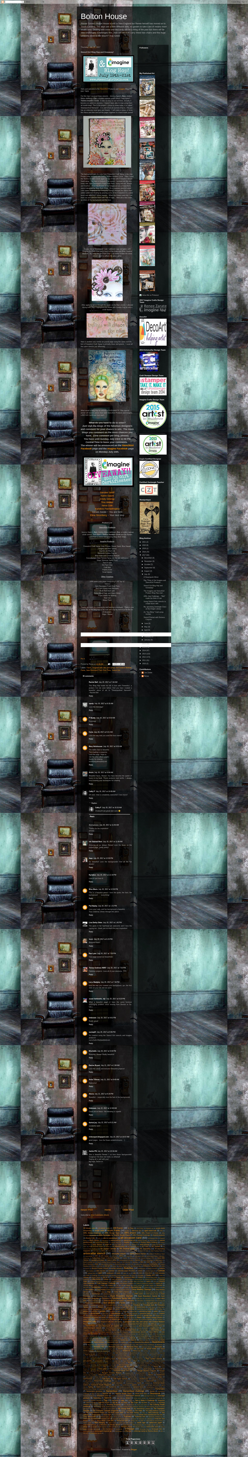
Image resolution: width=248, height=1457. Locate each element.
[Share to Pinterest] (123, 664)
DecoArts (86, 1287)
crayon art (158, 1283)
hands (103, 1317)
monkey (145, 1351)
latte (151, 1334)
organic (109, 1357)
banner (137, 1260)
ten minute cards (129, 1404)
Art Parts (96, 1251)
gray (105, 1315)
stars (98, 1393)
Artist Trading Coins (157, 1251)
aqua (84, 1246)
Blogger (134, 1450)
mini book (140, 1349)
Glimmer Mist (133, 1311)
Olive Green (132, 1355)
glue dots (105, 1313)
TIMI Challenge (153, 1412)
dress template (127, 1294)
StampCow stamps (125, 1387)
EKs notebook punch (95, 1300)
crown (102, 1285)
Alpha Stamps (94, 1240)
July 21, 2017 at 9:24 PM (104, 1094)
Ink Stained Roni (95, 842)
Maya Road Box (102, 1344)
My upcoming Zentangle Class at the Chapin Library (155, 608)
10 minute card (89, 1228)
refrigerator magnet (105, 1375)
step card (120, 1398)
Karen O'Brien (154, 1332)
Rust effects (121, 1377)
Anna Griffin (117, 1244)
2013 (144, 654)
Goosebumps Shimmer (131, 1313)
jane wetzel (131, 1328)
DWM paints (138, 1294)
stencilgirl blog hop (149, 1395)
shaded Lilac (143, 1379)
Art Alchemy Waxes (133, 1246)
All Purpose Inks (153, 1238)
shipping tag (155, 1379)
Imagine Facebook (117, 448)
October (147, 564)
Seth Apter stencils (120, 1379)
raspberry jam (129, 1373)
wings (85, 1426)
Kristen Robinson (114, 1334)
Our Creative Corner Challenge (123, 1357)
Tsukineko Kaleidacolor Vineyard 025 (96, 1418)
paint (140, 1357)
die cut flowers (155, 1287)
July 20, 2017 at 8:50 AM (105, 718)
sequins (97, 1379)
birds (148, 1262)
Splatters (142, 1385)
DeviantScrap (136, 1287)
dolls (133, 1292)
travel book (117, 1416)
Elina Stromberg (98, 515)
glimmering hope (145, 1311)
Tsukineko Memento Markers (121, 1418)
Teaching (153, 1402)
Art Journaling (145, 1249)
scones (141, 1377)
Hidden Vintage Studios (154, 1317)
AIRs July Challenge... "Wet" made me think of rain (154, 597)
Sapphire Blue (132, 1377)
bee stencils (126, 1262)
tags (122, 1400)
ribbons (150, 1375)
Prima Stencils (128, 1369)
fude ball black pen (96, 1309)
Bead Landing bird (89, 1262)
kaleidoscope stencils (138, 1332)
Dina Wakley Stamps (141, 1289)
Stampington (160, 1389)
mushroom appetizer (89, 1353)
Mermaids (158, 1347)
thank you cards (142, 1404)
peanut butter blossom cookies (116, 1363)
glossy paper (95, 1313)
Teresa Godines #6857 (97, 968)
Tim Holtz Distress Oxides (95, 1412)
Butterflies (128, 1268)
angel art (108, 1244)
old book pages (122, 1355)
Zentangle (129, 1429)
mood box (153, 1351)
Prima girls (93, 1369)
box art (107, 1266)
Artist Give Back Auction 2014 (128, 1251)
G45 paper (108, 1309)
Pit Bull (87, 1367)
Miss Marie (93, 889)
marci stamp (154, 1340)
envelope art (161, 1300)
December (148, 558)
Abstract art (149, 1228)
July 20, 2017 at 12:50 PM (108, 889)
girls (126, 1311)
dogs (109, 1292)
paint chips (147, 1357)
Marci (147, 1340)
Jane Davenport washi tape (115, 1328)
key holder (94, 1334)
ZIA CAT (85, 1433)
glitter (156, 1311)
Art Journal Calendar (108, 1249)
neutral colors (154, 1353)
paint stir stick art (97, 1359)
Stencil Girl (116, 670)
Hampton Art (159, 1315)
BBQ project (159, 1260)
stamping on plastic (105, 1389)
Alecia (91, 1094)
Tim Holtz (138, 1411)
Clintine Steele (95, 1277)
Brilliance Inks (137, 1266)
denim (105, 1287)
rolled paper (89, 1377)
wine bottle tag (148, 1425)
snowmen (147, 1383)
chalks (87, 1275)
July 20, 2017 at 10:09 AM (105, 791)
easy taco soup (149, 1298)
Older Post (128, 1209)
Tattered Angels (90, 1402)
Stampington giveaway (94, 1391)
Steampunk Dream (88, 1395)
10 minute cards (104, 1228)
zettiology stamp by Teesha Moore (146, 1431)
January (147, 640)
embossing (130, 1300)
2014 (144, 650)
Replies (94, 803)
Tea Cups (134, 1402)
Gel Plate (160, 1309)
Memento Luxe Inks (116, 1347)
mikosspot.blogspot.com (99, 1137)
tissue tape (107, 1414)
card (100, 1273)
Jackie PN (93, 1151)
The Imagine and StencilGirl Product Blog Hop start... (154, 592)
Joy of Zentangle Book (128, 1330)
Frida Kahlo (161, 1307)
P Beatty (92, 718)
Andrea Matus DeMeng (149, 1242)
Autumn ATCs (134, 1258)
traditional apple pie (105, 1416)
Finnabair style (148, 1305)
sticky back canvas (140, 1398)
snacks (139, 1383)
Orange (102, 1357)
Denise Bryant (94, 1065)
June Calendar (87, 1332)
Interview (162, 1324)
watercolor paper (155, 1423)
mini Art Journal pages (126, 1349)
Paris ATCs (143, 1361)
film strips (128, 1305)
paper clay (117, 1361)
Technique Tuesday (98, 1404)
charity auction (104, 1275)
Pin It (83, 659)
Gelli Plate (94, 1311)
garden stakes (119, 1309)
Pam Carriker (123, 1359)
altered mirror (153, 1240)
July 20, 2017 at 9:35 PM (106, 1051)
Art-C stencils (112, 1251)
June (146, 623)
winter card (93, 1426)
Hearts (139, 1317)
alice (99, 1238)
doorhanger (96, 1294)
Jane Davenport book (129, 1326)
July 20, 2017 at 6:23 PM (103, 939)
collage (106, 1279)
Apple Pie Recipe (157, 1244)
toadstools (117, 1414)
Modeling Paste (115, 1351)
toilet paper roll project (129, 1414)
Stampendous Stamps (90, 1389)
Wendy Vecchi (115, 1425)
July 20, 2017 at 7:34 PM (110, 982)
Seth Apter (106, 1379)
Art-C (103, 1251)
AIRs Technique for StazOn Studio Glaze (114, 1235)
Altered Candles (142, 1240)
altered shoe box (116, 1242)
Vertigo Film (134, 1420)
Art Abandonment (118, 1246)
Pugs (103, 1371)
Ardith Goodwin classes (96, 1246)
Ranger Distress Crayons (146, 1371)
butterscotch (141, 1268)
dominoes (140, 1292)
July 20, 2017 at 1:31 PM (107, 906)
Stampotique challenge (133, 1391)
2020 (144, 545)
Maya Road (91, 1344)
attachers (129, 1256)
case (124, 1273)
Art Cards (145, 1246)
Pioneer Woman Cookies (157, 1365)
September (148, 568)
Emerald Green (150, 1300)
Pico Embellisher (104, 1365)
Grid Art (139, 1315)
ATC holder (105, 1256)
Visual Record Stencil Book (154, 1420)
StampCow (112, 1387)
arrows (108, 1246)
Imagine (122, 89)
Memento (159, 1344)
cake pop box (101, 1271)
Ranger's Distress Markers (112, 1373)
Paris (135, 1361)
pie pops (134, 1365)
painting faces (110, 1359)
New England (90, 1355)
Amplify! (126, 1242)
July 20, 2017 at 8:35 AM (103, 704)
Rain (133, 1371)
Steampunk (155, 1393)
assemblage (89, 1256)
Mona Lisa (137, 1351)
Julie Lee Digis (143, 1330)
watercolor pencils (89, 1425)
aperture (126, 1244)
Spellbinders (126, 1385)
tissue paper (96, 1414)
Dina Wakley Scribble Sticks (121, 1289)
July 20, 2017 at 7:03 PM (106, 953)
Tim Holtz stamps (132, 1412)
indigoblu (108, 1324)
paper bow (109, 1361)
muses (161, 1351)
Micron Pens (98, 1349)
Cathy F (92, 791)
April (146, 630)
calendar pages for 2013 (126, 1271)
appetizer (134, 1244)
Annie (91, 772)
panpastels (99, 1361)
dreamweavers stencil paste (111, 1294)
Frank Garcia (152, 1307)
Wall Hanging (100, 1423)
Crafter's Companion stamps (144, 1283)
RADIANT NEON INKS (122, 1371)
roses (106, 1377)
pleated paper (96, 1367)
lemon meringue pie (91, 1336)
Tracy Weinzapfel (89, 1416)
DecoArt (159, 1285)
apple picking (144, 1244)
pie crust (113, 1365)
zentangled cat (87, 1431)
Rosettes (113, 1377)
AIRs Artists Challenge (92, 1233)
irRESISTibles (90, 1326)
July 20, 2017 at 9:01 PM (106, 1018)
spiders (134, 1385)
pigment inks (143, 1365)
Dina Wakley (89, 1289)
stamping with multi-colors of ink (143, 1389)
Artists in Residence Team (157, 1254)
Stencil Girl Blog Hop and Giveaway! (153, 587)
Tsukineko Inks (140, 1416)
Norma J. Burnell (103, 1355)
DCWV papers (149, 1285)
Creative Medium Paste (90, 1285)
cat (129, 1273)
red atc (155, 1373)
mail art (132, 1338)
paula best (91, 1363)
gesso (102, 1311)
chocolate (140, 1275)
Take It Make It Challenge (144, 1400)
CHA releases (160, 1273)
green (111, 1315)
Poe (104, 1367)
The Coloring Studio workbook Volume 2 (132, 1406)
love (102, 1338)
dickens (146, 1287)
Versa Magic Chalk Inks (105, 1420)
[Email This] (113, 664)
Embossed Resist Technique (114, 1300)
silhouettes (88, 1381)
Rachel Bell (93, 682)
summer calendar (96, 1400)
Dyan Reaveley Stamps (121, 1296)
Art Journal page (127, 1248)
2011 (144, 660)
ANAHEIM (135, 1242)
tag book (115, 1400)
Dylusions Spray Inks (121, 1298)
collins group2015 (116, 1279)
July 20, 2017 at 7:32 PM (116, 968)
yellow (98, 1429)
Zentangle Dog (144, 1429)
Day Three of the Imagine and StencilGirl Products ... (155, 581)
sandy (91, 704)
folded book (141, 1307)
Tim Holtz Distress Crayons (155, 1410)
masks (130, 1342)
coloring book (138, 1279)
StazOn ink (106, 1394)
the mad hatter (110, 1408)
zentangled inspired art (103, 1431)
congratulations (115, 1281)
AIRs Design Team (112, 1233)
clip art (105, 1277)
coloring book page (150, 1279)
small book (150, 1381)
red (149, 1373)
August (147, 571)
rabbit (109, 1371)
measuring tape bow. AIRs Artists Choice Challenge (138, 1344)
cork (154, 1281)
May (146, 627)
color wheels (128, 1279)
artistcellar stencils (119, 1254)
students (85, 1400)
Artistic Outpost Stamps (138, 1254)
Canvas (161, 1271)
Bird (142, 1262)
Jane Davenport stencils (92, 1328)
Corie (91, 732)
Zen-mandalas (108, 1429)
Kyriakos (92, 875)
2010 (144, 664)
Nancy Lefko (143, 1353)
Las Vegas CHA (143, 1334)
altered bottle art (129, 1240)
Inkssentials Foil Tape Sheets (137, 1324)
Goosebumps (116, 1313)
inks (124, 1324)
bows (100, 1266)
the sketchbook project (142, 1408)
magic (125, 1338)
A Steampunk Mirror (151, 577)
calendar (111, 1271)
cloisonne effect (129, 1277)
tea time (144, 1402)
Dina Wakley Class (103, 1289)
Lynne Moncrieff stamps (114, 1338)
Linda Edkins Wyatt (142, 1336)
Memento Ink (87, 1347)
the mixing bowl (124, 1409)
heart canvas (130, 1317)
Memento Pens (132, 1347)
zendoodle (119, 1429)
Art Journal (156, 1246)
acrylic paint (99, 1231)
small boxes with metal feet (100, 1383)
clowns (140, 1277)
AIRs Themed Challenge (141, 1235)
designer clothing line (115, 1287)
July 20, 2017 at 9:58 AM (103, 772)
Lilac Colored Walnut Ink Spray (124, 1336)
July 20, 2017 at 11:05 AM (109, 825)
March (146, 633)
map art (133, 1340)
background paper (97, 1260)
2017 (144, 555)
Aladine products (159, 1235)
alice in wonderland (110, 1238)
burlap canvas (116, 1268)
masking (123, 1342)
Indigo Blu (100, 1324)
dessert (126, 1287)
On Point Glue (155, 1355)
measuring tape (115, 1344)
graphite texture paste (94, 1315)
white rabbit (126, 1425)
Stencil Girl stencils (133, 1396)
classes (86, 1277)
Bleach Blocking (88, 1264)
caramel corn (91, 1273)
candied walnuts (150, 1271)
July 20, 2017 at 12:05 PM (103, 858)
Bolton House (104, 16)
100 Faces (118, 1228)
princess (138, 1369)
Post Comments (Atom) (100, 1215)
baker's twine (111, 1260)
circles (161, 1275)
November (148, 561)
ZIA (162, 1431)
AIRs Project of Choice (149, 1233)
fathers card (140, 1303)
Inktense (154, 1324)
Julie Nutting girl (156, 1330)
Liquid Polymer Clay (157, 1336)
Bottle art (94, 1266)
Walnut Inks (112, 1422)
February (147, 637)
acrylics (127, 1230)
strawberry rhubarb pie (155, 1398)
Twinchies (141, 1418)
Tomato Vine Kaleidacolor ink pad (150, 1414)
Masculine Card (112, 1342)
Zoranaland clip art (96, 1433)
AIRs (161, 1230)
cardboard (110, 1273)
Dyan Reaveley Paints (100, 1296)
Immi (91, 939)
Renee (146, 676)
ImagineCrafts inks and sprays (111, 1322)
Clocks (118, 1277)
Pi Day (94, 1365)
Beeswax (135, 1262)
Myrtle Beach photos (121, 1353)
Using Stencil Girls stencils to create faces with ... (155, 603)
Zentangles (118, 1431)
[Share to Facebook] (121, 664)
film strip (120, 1305)
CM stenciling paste (151, 1277)
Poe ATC (112, 1367)
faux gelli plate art (153, 1303)
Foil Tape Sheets (128, 1307)
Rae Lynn (92, 953)
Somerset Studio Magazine (101, 1385)
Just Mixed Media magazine (103, 1332)
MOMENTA (126, 1351)
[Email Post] (109, 664)
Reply (91, 696)
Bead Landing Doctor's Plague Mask (108, 1262)
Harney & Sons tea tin (116, 1317)
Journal (100, 1330)
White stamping (137, 1425)
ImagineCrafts (89, 1321)
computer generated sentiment (99, 1281)
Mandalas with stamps (111, 1340)
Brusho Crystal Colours (100, 1268)
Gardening (130, 1309)
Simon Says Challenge (102, 1381)
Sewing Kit (134, 1379)
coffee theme (96, 1279)
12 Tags (130, 1228)
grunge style (148, 1315)
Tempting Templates (114, 1404)
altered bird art (116, 1240)
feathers (93, 1305)
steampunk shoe (102, 1395)
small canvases (117, 1383)
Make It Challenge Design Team (148, 1338)
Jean (91, 858)
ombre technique (144, 1355)
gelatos (85, 1311)
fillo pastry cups (110, 1305)
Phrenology (86, 1365)
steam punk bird (141, 1393)
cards (118, 1273)
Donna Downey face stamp (154, 1292)
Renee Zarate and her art (128, 1375)
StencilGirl (104, 89)
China (133, 1275)
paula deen (100, 1363)
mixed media (151, 1349)
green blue (120, 1315)
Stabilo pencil (101, 1387)
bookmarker (153, 1264)
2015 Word (140, 1228)
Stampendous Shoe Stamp (154, 1387)
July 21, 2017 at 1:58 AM (110, 1065)
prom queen (148, 1369)
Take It (130, 1400)
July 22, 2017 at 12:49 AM (107, 1108)
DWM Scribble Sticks (152, 1294)
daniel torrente (137, 1285)
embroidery (140, 1300)
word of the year (152, 1426)
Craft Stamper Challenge (106, 1283)
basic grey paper (148, 1260)
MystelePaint (133, 1353)
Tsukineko (127, 1417)
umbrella (149, 1418)
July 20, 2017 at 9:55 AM (112, 746)
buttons (162, 1268)
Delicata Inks (95, 1287)
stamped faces (138, 1387)
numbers (112, 1355)
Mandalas (99, 1340)
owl (136, 1357)
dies (163, 1287)
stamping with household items (122, 1389)
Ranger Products (94, 1373)
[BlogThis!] (116, 664)
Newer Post (87, 1209)
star (93, 1393)
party (150, 1361)
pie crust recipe (124, 1365)
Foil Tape (117, 1307)
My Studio (110, 1353)
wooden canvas (126, 1426)
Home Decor (105, 1319)
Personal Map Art (157, 1363)
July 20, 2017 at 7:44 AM (108, 682)
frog (86, 1309)
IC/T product (159, 1319)
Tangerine (161, 1400)
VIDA (142, 1420)
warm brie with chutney (126, 1422)
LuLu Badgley (94, 982)
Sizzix (116, 1381)
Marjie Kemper (99, 1342)
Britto (163, 1266)
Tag (105, 1400)
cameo (140, 1271)
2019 (144, 548)
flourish (94, 1307)
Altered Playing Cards (102, 1242)
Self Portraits (87, 1379)
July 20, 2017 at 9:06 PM (106, 1032)
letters (111, 1336)
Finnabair (136, 1305)
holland (96, 1319)
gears (152, 1309)
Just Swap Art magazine (121, 1332)
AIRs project (130, 1233)
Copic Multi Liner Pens (137, 1281)
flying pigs (109, 1307)
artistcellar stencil (94, 1253)
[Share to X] (118, 664)
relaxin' (116, 1375)
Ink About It (117, 1324)
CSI (117, 1285)
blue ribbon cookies (107, 1264)
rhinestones (142, 1375)
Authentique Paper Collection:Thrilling (105, 1258)
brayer (114, 1266)
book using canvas (141, 1264)
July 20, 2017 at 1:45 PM (112, 922)
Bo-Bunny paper (120, 1264)
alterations (105, 1240)
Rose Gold (98, 1377)
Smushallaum (130, 1383)
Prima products (115, 1369)
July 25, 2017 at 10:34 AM (107, 1151)
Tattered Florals (103, 1402)
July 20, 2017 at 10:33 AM (112, 807)
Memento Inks (99, 1347)
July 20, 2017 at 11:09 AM (112, 842)
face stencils (109, 1303)
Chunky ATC (150, 1275)
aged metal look (150, 1231)
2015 (144, 647)
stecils (113, 1395)
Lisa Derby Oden (95, 922)
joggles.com (154, 1328)
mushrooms (101, 1353)
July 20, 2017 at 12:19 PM (106, 875)
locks (84, 1338)
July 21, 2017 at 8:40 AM (109, 1079)
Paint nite (156, 1357)
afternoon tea (136, 1230)
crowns (110, 1285)
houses (136, 1319)
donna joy (93, 1122)
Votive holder (87, 1422)
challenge (95, 1275)
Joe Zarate (148, 673)
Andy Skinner (97, 1244)
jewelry (146, 1328)
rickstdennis (160, 1375)
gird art (120, 1311)
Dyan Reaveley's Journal (147, 1296)
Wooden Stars (139, 1426)
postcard (120, 1367)
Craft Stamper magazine (126, 1283)
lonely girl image (93, 1338)
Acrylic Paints (113, 1230)
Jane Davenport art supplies (108, 1326)
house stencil (127, 1319)
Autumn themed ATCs (147, 1258)
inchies (93, 1324)
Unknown (92, 1018)
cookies (125, 1281)
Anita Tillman (94, 1079)
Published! (158, 1369)
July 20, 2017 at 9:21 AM (103, 732)
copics (148, 1281)
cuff (122, 1285)
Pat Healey (93, 906)
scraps (160, 1377)
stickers (128, 1398)
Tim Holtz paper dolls (115, 1412)
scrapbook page (150, 1377)
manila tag (124, 1340)
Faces (89, 668)
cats (134, 1273)
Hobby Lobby (87, 1319)
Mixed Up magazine (103, 1351)
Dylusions (105, 1298)
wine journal (159, 1425)
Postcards (130, 1367)
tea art (115, 1402)
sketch (122, 1381)
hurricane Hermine (146, 1319)
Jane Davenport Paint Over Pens (98, 670)
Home (108, 1209)
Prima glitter (102, 1369)
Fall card (132, 1303)
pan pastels (87, 1361)
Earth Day (139, 1298)
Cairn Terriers (90, 1271)
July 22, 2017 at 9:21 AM (107, 1122)
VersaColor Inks (122, 1420)
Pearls (130, 1363)
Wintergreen (103, 1426)
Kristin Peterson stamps (128, 1334)
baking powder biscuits (126, 1260)
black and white (158, 1262)
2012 (144, 657)
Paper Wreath (127, 1361)
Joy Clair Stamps (111, 1330)
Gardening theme (142, 1309)
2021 (144, 542)
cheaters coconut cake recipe (120, 1275)
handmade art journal (91, 1317)
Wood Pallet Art (114, 1426)
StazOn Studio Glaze (123, 1394)
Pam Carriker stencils (154, 1359)
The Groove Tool (97, 1408)
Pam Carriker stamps (137, 1359)
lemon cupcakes (160, 1334)
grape (155, 1313)
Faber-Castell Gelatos (93, 1303)
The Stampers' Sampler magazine (105, 1411)
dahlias (128, 1285)
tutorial (134, 1418)
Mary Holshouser (95, 746)
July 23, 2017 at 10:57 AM (119, 1137)
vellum (92, 1420)
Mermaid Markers (147, 1347)
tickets (130, 1410)
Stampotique (112, 1391)
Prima (156, 1367)
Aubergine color (139, 1256)
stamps (152, 1391)
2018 (144, 552)
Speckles (117, 1385)
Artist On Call (144, 1251)
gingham (112, 1311)
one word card (93, 1357)
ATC (96, 1256)
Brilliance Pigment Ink (151, 1266)
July (146, 574)
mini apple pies (110, 1349)
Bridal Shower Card (124, 1266)
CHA (140, 1273)
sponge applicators (153, 1385)
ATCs (121, 1256)
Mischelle (92, 1051)
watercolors (103, 1425)
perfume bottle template (142, 1363)
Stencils (108, 1398)
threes (123, 1410)
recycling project (140, 1373)
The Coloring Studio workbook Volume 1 (106, 1406)
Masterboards (158, 1342)
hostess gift (116, 1319)
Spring (90, 1387)
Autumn (125, 1258)
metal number (87, 1349)
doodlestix (86, 1294)
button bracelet (152, 1268)
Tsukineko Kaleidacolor (155, 1416)
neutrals (162, 1353)
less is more (103, 1336)
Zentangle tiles (157, 1429)
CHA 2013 (148, 1273)
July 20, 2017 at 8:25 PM (115, 999)
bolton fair (130, 1264)
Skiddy (142, 1381)
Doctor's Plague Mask (97, 1292)
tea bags (124, 1402)
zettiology (128, 1431)
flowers (100, 1307)
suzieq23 (92, 1032)
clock (111, 1277)
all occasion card (131, 1237)
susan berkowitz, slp (97, 999)
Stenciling (97, 1398)
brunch (87, 1268)
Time (143, 1412)
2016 (144, 644)
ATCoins (114, 1256)
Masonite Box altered (141, 1342)
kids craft (103, 1334)
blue (96, 1264)
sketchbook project (131, 1381)
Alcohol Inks (90, 1238)
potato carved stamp (145, 1367)
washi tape (141, 1423)
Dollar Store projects (121, 1292)
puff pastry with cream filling (91, 1371)
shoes (163, 1379)
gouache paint (145, 1313)
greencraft (130, 1315)
